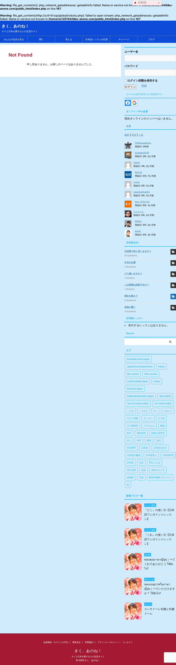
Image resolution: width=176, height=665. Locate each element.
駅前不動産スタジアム (160, 477)
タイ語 (161, 418)
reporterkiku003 (141, 192)
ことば (130, 410)
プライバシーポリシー (107, 642)
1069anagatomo (143, 143)
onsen (156, 381)
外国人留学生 (158, 433)
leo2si (138, 231)
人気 (141, 134)
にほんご (167, 410)
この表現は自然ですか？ (136, 284)
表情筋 (130, 477)
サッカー (148, 418)
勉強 (162, 425)
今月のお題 (130, 262)
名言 (129, 433)
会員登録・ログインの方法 (55, 642)
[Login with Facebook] (128, 103)
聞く (41, 39)
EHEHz (138, 221)
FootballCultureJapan (138, 359)
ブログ (151, 39)
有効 (133, 134)
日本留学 (131, 447)
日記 (141, 462)
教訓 (149, 440)
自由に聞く (130, 307)
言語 (141, 477)
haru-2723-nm (142, 201)
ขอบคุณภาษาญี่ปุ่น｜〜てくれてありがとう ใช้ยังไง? (159, 564)
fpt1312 (138, 172)
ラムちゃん (138, 211)
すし (155, 410)
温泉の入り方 (158, 470)
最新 (126, 134)
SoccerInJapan (135, 388)
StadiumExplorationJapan (140, 396)
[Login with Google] (134, 103)
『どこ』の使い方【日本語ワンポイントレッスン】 (159, 514)
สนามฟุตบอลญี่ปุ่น (163, 403)
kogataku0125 (142, 152)
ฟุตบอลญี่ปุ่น (165, 396)
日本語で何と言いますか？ (137, 251)
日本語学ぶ (151, 455)
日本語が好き (160, 447)
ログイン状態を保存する (142, 80)
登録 (144, 85)
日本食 (130, 462)
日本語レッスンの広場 (96, 39)
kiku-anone (133, 373)
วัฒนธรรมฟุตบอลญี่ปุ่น (138, 403)
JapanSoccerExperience (140, 366)
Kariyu (161, 366)
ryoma (136, 182)
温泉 (143, 470)
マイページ (123, 39)
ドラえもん (149, 425)
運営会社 (76, 642)
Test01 (136, 162)
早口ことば (154, 462)
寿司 (139, 440)
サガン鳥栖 (132, 418)
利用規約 (89, 642)
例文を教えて (131, 295)
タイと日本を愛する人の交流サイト (88, 656)
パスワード (131, 66)
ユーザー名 (131, 51)
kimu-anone (150, 373)
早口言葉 (131, 470)
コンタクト (127, 642)
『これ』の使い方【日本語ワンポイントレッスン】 (159, 539)
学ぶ (129, 440)
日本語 (144, 447)
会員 (128, 125)
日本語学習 (168, 455)
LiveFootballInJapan (137, 381)
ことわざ (143, 410)
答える (68, 39)
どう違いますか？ (133, 273)
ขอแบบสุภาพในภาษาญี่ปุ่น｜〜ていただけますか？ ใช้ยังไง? (159, 588)
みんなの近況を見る (14, 39)
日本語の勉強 (133, 455)
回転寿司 (141, 433)
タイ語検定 (132, 425)
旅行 (159, 440)
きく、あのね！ (15, 26)
